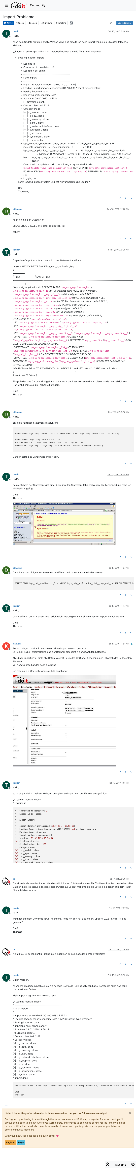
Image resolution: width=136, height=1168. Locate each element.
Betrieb (9, 23)
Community (37, 5)
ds (14, 879)
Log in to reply (124, 23)
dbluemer (17, 209)
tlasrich (16, 31)
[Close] (130, 1113)
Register (10, 1142)
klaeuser (17, 643)
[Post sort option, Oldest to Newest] (111, 23)
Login (21, 1142)
